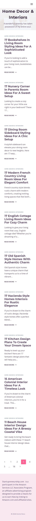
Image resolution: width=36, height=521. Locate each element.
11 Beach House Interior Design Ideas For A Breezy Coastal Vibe (17, 427)
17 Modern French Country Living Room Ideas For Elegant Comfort (17, 177)
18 (14, 466)
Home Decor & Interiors (13, 36)
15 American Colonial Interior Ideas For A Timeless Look (16, 383)
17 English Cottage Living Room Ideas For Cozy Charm (17, 219)
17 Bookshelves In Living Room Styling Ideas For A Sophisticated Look (17, 46)
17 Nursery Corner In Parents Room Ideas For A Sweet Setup (17, 91)
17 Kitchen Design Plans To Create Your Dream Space (17, 342)
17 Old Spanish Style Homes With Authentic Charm (17, 259)
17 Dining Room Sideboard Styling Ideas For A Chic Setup (17, 134)
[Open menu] (31, 4)
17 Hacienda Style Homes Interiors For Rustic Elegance (17, 300)
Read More (10, 72)
